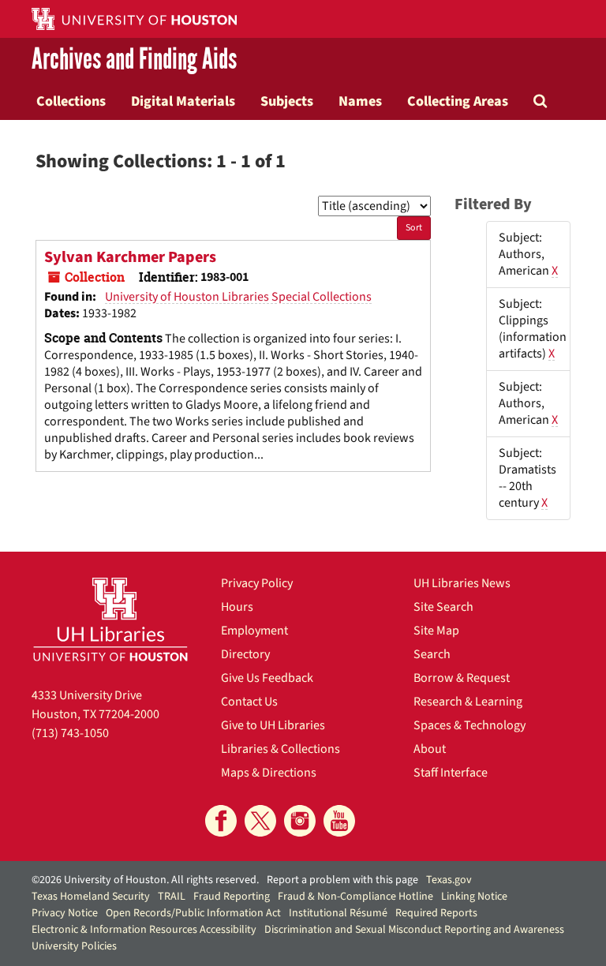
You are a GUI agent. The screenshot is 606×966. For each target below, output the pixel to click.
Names (360, 101)
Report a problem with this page (342, 880)
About (429, 749)
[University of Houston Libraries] (110, 619)
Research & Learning (467, 701)
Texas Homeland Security (91, 896)
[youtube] (339, 821)
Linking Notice (474, 896)
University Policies (74, 946)
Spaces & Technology (469, 725)
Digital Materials (183, 101)
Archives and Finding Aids (134, 60)
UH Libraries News (462, 583)
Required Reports (436, 913)
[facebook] (221, 821)
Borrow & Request (461, 678)
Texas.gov (449, 880)
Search (432, 654)
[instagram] (300, 821)
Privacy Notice (65, 913)
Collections (71, 101)
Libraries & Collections (280, 749)
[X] (260, 821)
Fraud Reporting (231, 896)
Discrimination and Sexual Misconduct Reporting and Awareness (414, 930)
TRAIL (171, 896)
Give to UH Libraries (273, 725)
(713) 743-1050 (70, 733)
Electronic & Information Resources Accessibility (144, 930)
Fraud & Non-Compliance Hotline (355, 896)
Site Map (436, 630)
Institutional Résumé (338, 913)
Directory (245, 654)
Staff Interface (450, 772)
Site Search (443, 607)
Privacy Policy (257, 583)
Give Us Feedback (267, 678)
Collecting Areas (457, 101)
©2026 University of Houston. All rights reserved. (145, 880)
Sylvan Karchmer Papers (130, 257)
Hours (237, 607)
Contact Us (249, 701)
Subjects (286, 101)
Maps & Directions (268, 772)
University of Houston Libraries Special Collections (238, 296)
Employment (254, 630)
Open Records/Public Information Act (193, 913)
